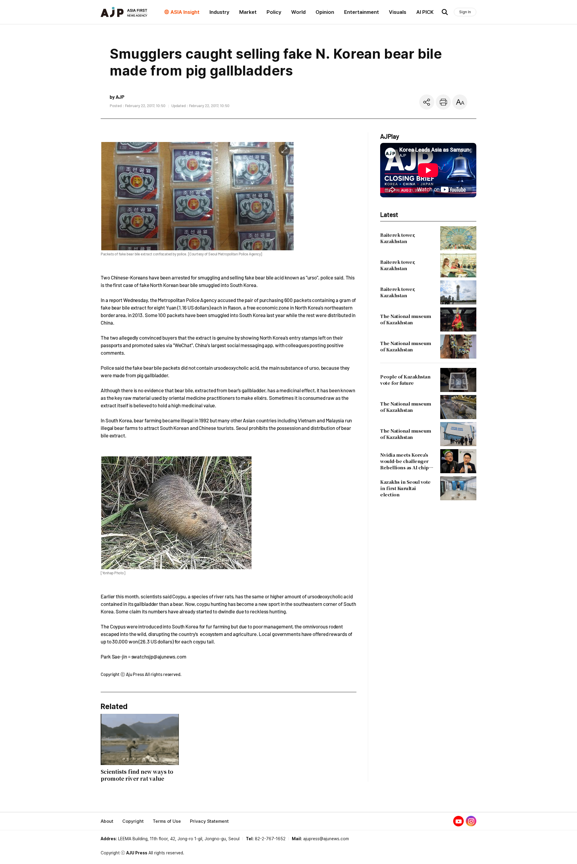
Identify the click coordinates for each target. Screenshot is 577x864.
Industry (219, 12)
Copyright (133, 821)
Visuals (397, 12)
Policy (274, 12)
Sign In (465, 12)
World (298, 12)
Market (248, 12)
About (107, 821)
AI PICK (425, 12)
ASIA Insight (185, 12)
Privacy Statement (209, 821)
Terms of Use (167, 821)
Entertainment (361, 12)
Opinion (325, 12)
